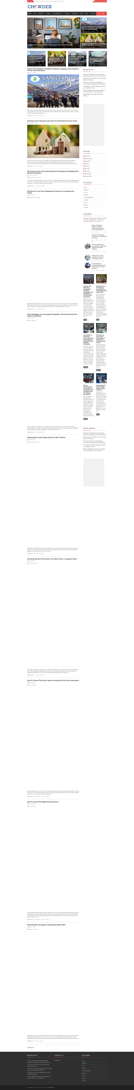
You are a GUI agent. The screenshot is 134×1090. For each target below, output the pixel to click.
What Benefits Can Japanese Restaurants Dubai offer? (46, 925)
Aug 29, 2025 (77, 65)
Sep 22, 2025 (56, 65)
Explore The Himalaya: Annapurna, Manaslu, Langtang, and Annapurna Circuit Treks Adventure (93, 28)
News (86, 13)
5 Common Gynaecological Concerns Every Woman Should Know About (51, 45)
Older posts (30, 1047)
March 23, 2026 (100, 231)
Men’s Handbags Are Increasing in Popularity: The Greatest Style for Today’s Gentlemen (52, 315)
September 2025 (88, 158)
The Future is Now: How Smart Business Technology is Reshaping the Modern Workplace (76, 60)
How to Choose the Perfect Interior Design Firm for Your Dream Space (53, 680)
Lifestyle (67, 13)
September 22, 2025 (101, 240)
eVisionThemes (51, 1087)
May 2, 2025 (99, 270)
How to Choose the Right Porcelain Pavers (43, 802)
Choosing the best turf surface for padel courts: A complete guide (52, 559)
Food (33, 1041)
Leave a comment (40, 115)
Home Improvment (57, 13)
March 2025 (87, 171)
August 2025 (88, 161)
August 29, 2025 (100, 251)
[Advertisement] (93, 125)
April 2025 (87, 168)
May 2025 (87, 166)
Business (41, 13)
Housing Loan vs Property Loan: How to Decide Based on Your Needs (94, 44)
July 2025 (87, 163)
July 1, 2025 (99, 260)
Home (29, 13)
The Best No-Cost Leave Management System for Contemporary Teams (97, 60)
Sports (33, 675)
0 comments (45, 47)
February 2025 (88, 173)
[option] (36, 59)
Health (48, 13)
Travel (81, 13)
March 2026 (87, 156)
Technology (74, 13)
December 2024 (88, 176)
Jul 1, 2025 (97, 65)
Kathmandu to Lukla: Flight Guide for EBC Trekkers (46, 437)
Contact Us (93, 13)
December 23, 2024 (38, 47)
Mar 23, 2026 (89, 31)
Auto (35, 13)
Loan (33, 166)
